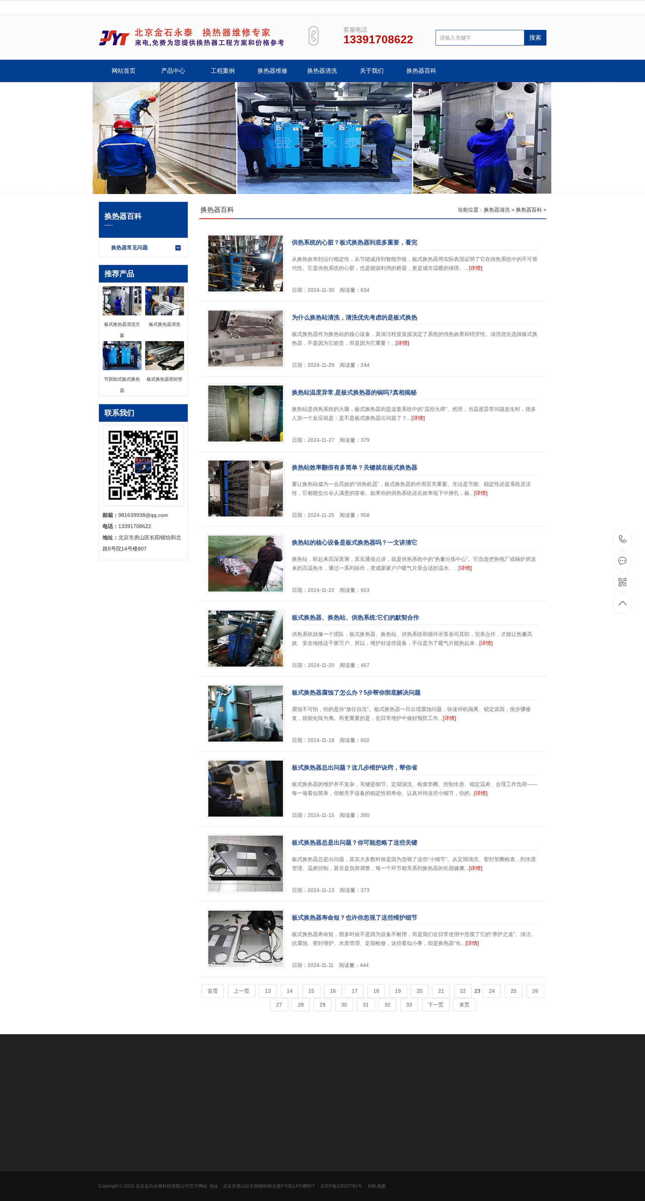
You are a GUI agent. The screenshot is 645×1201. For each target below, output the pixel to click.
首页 (213, 991)
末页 (464, 1005)
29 (322, 1005)
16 (333, 991)
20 (420, 991)
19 (398, 991)
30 (344, 1005)
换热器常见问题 (129, 247)
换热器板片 (112, 1169)
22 (463, 991)
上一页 (241, 991)
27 (279, 1005)
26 (535, 991)
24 (492, 991)
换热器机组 (112, 1158)
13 (268, 991)
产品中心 (173, 71)
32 (387, 1005)
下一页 (435, 1005)
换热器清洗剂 (114, 1191)
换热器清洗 (322, 71)
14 (290, 991)
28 (301, 1005)
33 (409, 1005)
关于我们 (372, 71)
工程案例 (223, 71)
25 (514, 991)
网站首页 (123, 71)
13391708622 (623, 540)
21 (441, 991)
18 (376, 991)
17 (355, 991)
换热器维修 (272, 71)
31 (366, 1005)
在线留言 (212, 1158)
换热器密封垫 (114, 1180)
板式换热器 (112, 1146)
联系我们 (212, 1146)
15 (311, 991)
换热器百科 (421, 71)
